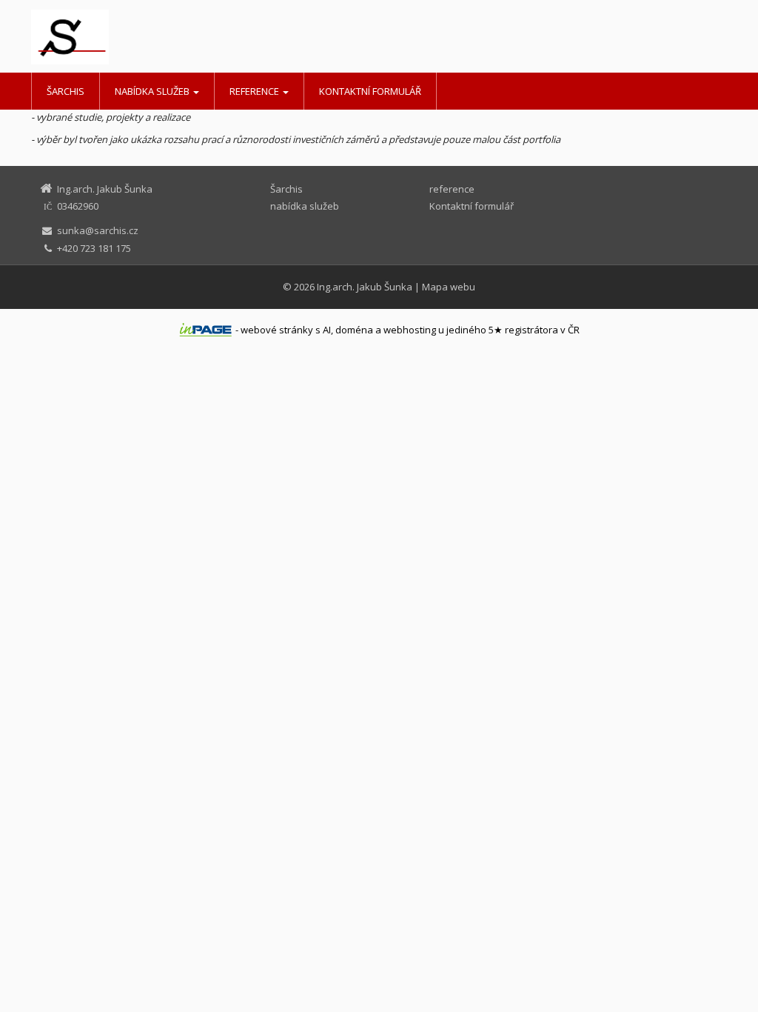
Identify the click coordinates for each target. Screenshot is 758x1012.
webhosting (409, 329)
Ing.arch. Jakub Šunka (364, 286)
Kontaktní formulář (370, 91)
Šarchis (65, 91)
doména (354, 329)
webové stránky (277, 329)
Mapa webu (448, 286)
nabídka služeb (153, 91)
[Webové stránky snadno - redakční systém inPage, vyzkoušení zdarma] (205, 329)
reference (255, 91)
